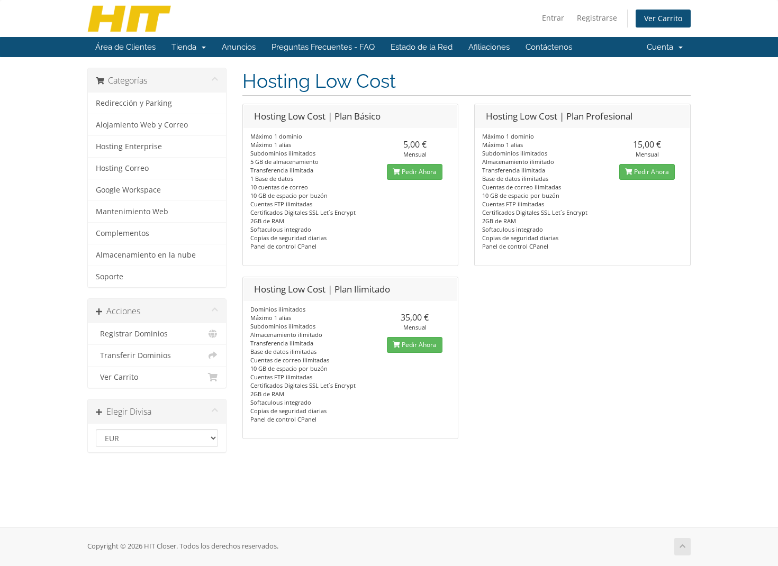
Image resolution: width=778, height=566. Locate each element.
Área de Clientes (125, 47)
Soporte (109, 276)
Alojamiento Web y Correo (142, 125)
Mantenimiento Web (132, 211)
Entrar (553, 18)
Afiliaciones (489, 47)
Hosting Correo (122, 168)
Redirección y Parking (134, 103)
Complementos (122, 233)
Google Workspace (128, 190)
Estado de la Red (422, 47)
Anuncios (239, 47)
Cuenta (662, 47)
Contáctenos (549, 47)
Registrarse (597, 18)
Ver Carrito (663, 18)
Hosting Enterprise (129, 146)
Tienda (186, 47)
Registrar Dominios (132, 334)
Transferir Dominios (133, 355)
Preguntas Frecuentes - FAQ (323, 47)
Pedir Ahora (418, 171)
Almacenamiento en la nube (146, 255)
